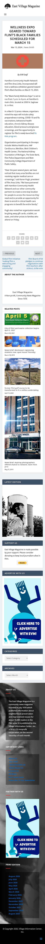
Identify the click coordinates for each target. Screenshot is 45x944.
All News (13, 774)
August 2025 (14, 913)
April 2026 (13, 889)
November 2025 (16, 904)
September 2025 (16, 910)
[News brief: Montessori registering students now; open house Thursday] (22, 341)
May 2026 (13, 885)
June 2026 (13, 882)
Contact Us (14, 771)
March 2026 (14, 892)
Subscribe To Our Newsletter (22, 780)
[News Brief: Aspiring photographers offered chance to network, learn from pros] (22, 427)
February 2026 (15, 895)
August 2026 (14, 876)
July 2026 (13, 879)
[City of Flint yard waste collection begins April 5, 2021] (22, 319)
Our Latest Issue (16, 777)
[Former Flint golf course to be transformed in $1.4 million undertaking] (22, 371)
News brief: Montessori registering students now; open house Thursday (20, 351)
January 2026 (15, 898)
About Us (13, 758)
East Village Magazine (23, 292)
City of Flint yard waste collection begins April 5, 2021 (22, 329)
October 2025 (15, 907)
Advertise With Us (17, 764)
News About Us (16, 768)
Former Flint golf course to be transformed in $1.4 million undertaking (22, 389)
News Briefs (29, 47)
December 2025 (15, 901)
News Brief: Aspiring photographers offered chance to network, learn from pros (21, 464)
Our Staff (13, 761)
